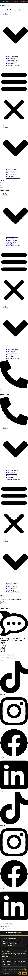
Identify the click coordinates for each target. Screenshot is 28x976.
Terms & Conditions (11, 60)
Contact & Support (11, 61)
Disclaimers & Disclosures (13, 65)
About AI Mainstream (12, 56)
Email (1, 645)
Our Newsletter (10, 58)
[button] (14, 95)
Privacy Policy (10, 63)
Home (4, 13)
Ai (5, 6)
